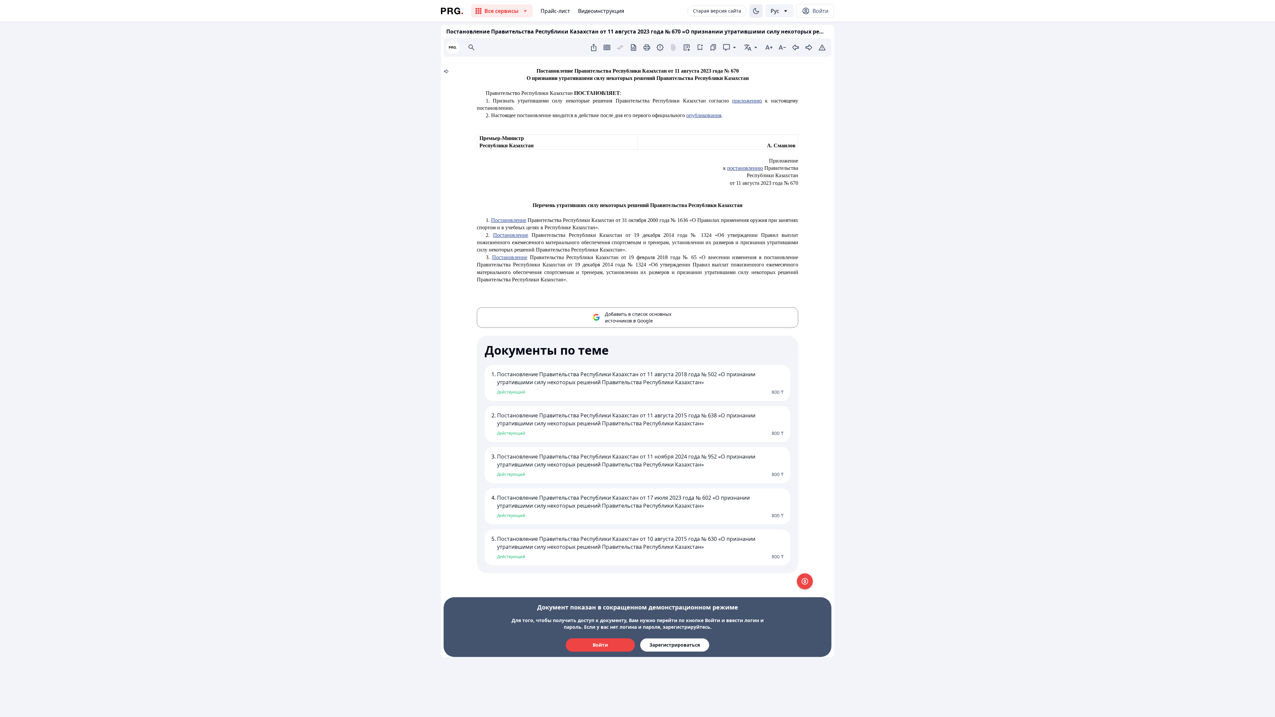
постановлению (745, 168)
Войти (600, 645)
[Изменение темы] (756, 11)
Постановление (508, 220)
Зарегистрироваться (674, 645)
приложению (747, 101)
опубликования (703, 115)
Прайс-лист (555, 11)
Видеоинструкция (601, 11)
